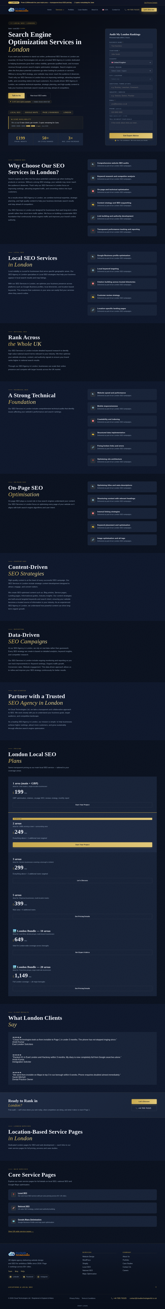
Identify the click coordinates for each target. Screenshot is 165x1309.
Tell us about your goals (120, 119)
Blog (16, 1271)
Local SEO (16, 28)
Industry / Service (117, 92)
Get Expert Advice (131, 136)
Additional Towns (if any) (120, 83)
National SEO (24, 1206)
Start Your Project (82, 805)
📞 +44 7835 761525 (132, 10)
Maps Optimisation (89, 1274)
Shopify (85, 1263)
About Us (95, 10)
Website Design (88, 1257)
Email (112, 100)
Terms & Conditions (88, 1298)
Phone (115, 108)
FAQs (23, 1271)
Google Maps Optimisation (30, 1220)
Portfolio (71, 10)
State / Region (115, 67)
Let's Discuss (149, 10)
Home (49, 10)
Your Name (114, 50)
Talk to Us (16, 96)
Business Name (116, 42)
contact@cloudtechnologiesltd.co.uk (143, 1298)
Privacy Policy (74, 1298)
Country (113, 59)
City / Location (115, 75)
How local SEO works (38, 96)
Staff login (82, 1306)
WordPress (86, 1260)
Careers (126, 1270)
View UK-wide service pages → (21, 1231)
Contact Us (116, 10)
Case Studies (82, 10)
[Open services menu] (63, 9)
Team (10, 1271)
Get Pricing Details (150, 2)
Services (59, 10)
